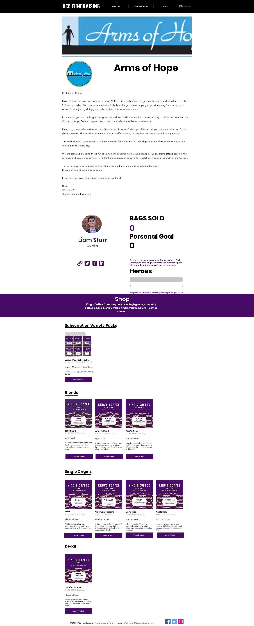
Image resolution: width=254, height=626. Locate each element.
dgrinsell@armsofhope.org (76, 194)
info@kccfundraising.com (142, 623)
